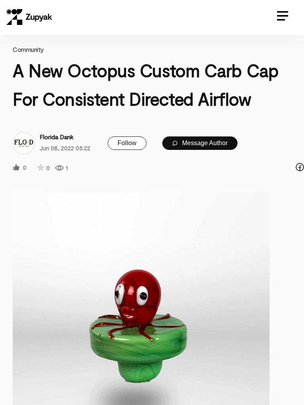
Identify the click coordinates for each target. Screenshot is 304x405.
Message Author (204, 143)
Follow (127, 143)
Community (28, 49)
